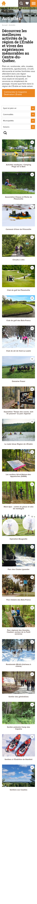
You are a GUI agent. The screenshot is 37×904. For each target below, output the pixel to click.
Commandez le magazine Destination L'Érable (15, 93)
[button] (34, 3)
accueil (5, 25)
